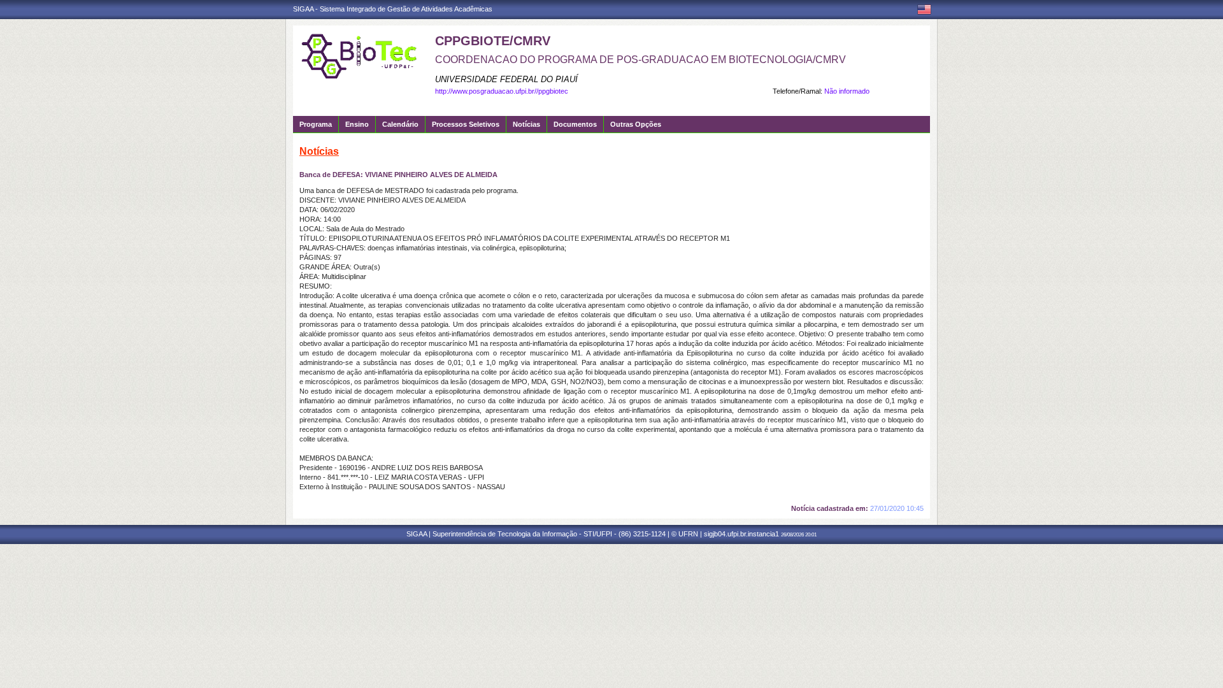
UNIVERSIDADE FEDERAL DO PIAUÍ (506, 79)
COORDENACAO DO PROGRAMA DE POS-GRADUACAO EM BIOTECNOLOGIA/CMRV (640, 59)
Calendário (400, 124)
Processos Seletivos (465, 124)
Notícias (526, 124)
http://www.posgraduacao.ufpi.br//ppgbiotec (501, 91)
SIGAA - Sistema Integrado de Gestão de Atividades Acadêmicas (392, 9)
